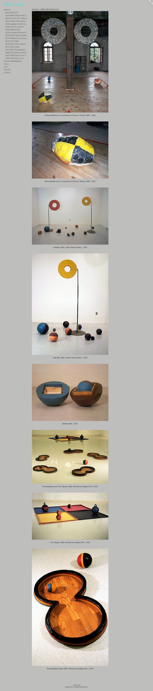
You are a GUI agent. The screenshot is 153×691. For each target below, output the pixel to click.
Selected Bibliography (13, 61)
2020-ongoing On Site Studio (16, 24)
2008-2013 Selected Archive (16, 52)
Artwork (7, 9)
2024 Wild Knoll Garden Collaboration (16, 15)
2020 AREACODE (12, 29)
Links (6, 67)
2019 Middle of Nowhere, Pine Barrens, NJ (16, 38)
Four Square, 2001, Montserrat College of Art (67, 542)
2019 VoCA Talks (12, 41)
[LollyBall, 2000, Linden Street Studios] (70, 216)
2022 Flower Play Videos (15, 21)
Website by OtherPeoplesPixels (76, 687)
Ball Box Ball (67, 424)
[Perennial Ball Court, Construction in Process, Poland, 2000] (70, 62)
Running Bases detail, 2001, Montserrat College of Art (67, 669)
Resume (7, 69)
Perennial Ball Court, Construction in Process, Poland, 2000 (67, 115)
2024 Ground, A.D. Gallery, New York (16, 18)
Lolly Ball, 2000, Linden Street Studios (67, 358)
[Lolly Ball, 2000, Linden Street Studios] (70, 304)
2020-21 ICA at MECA (14, 27)
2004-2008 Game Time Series (16, 55)
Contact (7, 72)
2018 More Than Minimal (15, 44)
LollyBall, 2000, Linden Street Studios (67, 247)
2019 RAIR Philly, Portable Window (16, 35)
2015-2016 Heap (12, 47)
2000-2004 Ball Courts (14, 58)
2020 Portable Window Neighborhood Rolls (16, 32)
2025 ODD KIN (11, 12)
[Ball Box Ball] (70, 392)
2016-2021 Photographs (15, 49)
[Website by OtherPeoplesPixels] (148, 5)
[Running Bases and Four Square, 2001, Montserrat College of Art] (70, 457)
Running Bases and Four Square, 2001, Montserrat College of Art (67, 486)
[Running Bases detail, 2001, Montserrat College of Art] (70, 607)
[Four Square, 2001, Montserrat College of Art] (70, 516)
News (6, 64)
